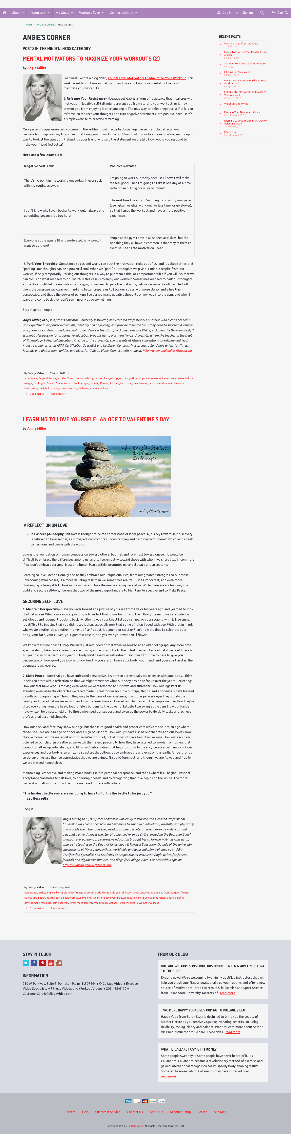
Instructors (38, 12)
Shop (16, 12)
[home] (4, 13)
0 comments (37, 393)
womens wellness (100, 388)
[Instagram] (59, 963)
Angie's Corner (45, 25)
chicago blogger (112, 378)
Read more (57, 393)
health (41, 897)
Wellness (83, 388)
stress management (80, 902)
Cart (282, 12)
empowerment (154, 378)
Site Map (220, 1112)
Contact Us (135, 1112)
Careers (70, 1112)
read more (227, 993)
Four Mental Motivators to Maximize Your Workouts (245, 95)
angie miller (53, 892)
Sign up (247, 12)
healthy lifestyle (99, 383)
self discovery (176, 383)
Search (202, 1112)
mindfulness (65, 25)
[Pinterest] (42, 963)
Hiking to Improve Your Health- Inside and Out (245, 55)
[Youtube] (51, 963)
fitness (51, 383)
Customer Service (107, 1112)
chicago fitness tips (134, 378)
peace (170, 897)
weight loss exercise (65, 388)
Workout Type (89, 12)
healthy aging (81, 383)
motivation (159, 897)
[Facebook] (34, 963)
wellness (114, 902)
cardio (98, 378)
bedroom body (84, 378)
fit (165, 892)
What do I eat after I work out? (242, 45)
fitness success (64, 383)
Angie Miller (36, 68)
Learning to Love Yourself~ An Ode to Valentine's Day (96, 419)
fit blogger (39, 383)
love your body (114, 897)
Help (85, 1112)
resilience (46, 902)
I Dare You (234, 133)
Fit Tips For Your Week (237, 73)
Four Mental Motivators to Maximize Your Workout (147, 78)
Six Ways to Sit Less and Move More (245, 65)
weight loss (46, 388)
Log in (227, 12)
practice (153, 383)
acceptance (30, 378)
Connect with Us (121, 12)
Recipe (163, 383)
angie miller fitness (64, 378)
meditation (130, 897)
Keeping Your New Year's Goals (242, 113)
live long (114, 383)
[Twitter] (26, 963)
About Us (156, 1112)
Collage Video (135, 1126)
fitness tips (30, 897)
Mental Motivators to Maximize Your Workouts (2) (91, 58)
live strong (126, 383)
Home (29, 25)
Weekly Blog (31, 388)
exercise (169, 378)
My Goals (62, 12)
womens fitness (129, 902)
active (42, 892)
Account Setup (180, 1112)
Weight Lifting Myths (236, 105)
